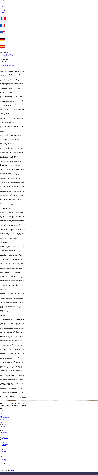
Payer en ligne (2, 8)
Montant (1, 408)
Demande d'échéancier (4, 452)
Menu (1, 15)
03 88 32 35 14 (3, 437)
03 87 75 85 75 (3, 420)
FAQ (2, 6)
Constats (3, 11)
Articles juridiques (4, 451)
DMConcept (12, 470)
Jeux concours (3, 458)
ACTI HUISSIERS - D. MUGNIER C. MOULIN (8, 55)
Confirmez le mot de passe (14, 403)
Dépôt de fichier (4, 459)
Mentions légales (4, 445)
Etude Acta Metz (4, 442)
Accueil (3, 4)
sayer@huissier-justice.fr (5, 438)
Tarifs (2, 446)
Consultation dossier (4, 12)
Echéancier (3, 13)
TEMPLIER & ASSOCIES (5, 56)
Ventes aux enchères (4, 460)
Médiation (3, 14)
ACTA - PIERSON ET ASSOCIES (6, 57)
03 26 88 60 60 (3, 431)
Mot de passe (1, 403)
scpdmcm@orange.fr (4, 426)
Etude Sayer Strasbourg (5, 444)
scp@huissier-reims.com (5, 432)
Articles (3, 5)
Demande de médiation (4, 453)
